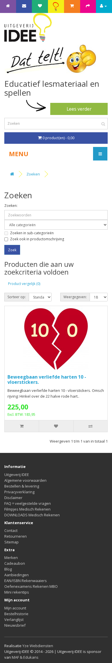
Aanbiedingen (16, 574)
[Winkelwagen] (72, 5)
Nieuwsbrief (15, 625)
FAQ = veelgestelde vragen (27, 503)
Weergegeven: (75, 296)
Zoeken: (11, 205)
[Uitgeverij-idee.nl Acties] (56, 6)
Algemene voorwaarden (25, 480)
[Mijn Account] (103, 5)
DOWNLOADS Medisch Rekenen (32, 514)
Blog (8, 569)
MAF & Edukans (25, 657)
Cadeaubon (14, 563)
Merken (11, 557)
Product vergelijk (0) (24, 283)
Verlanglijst (14, 619)
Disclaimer (13, 497)
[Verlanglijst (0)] (40, 5)
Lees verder (79, 109)
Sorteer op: (16, 296)
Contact (11, 530)
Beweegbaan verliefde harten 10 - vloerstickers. (46, 379)
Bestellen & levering (21, 486)
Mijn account (15, 608)
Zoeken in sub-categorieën (32, 233)
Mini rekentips (16, 592)
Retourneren (15, 536)
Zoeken (33, 174)
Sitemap (11, 542)
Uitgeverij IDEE (16, 474)
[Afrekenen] (88, 5)
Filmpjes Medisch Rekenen (27, 509)
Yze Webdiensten (37, 645)
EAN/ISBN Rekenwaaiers (25, 580)
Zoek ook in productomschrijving (37, 239)
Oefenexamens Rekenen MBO (31, 586)
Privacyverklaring (19, 491)
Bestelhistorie (16, 613)
